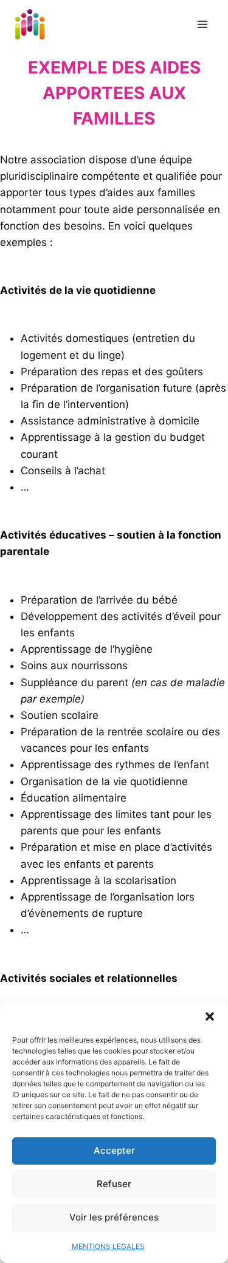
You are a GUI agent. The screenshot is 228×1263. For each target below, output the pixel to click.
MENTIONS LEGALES (108, 1246)
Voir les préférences (114, 1217)
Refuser (114, 1184)
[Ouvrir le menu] (202, 24)
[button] (210, 1016)
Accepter (114, 1150)
